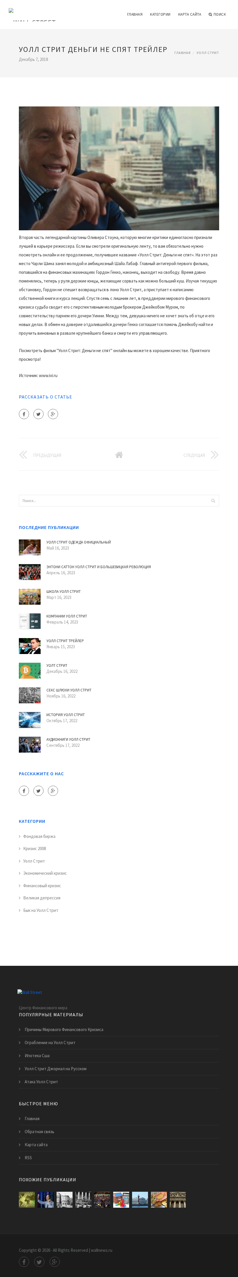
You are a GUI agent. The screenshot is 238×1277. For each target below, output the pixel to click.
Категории (160, 14)
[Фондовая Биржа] (46, 1200)
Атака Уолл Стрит (41, 1081)
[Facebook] (24, 414)
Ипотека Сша (37, 1055)
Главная (135, 14)
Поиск (220, 14)
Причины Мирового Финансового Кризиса (64, 1029)
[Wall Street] (32, 10)
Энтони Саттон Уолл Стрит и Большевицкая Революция (98, 566)
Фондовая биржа (39, 836)
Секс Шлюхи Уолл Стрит (68, 690)
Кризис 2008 (34, 848)
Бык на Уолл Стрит (40, 910)
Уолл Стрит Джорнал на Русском (55, 1068)
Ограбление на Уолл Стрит (50, 1042)
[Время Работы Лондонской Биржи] (65, 1200)
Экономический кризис (45, 873)
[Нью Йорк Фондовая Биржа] (178, 1200)
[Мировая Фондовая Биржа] (27, 1200)
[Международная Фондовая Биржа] (140, 1200)
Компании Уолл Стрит (66, 616)
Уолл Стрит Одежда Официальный (78, 542)
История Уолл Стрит (65, 714)
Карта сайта (189, 14)
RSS (28, 1157)
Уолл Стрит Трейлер (65, 640)
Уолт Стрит (56, 665)
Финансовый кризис (42, 885)
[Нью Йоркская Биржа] (102, 1200)
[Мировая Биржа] (159, 1200)
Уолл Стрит (207, 52)
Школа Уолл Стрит (63, 591)
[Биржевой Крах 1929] (83, 1200)
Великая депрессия (41, 898)
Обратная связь (39, 1131)
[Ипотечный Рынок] (121, 1200)
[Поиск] (213, 500)
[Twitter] (38, 414)
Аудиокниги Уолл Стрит (68, 739)
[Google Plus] (53, 414)
